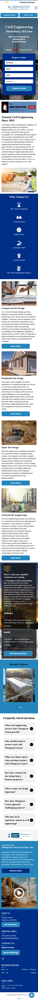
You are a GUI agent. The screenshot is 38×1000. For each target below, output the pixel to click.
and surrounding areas (10, 938)
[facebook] (3, 959)
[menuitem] (4, 985)
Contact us (30, 159)
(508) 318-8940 (8, 948)
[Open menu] (36, 7)
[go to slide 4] (21, 707)
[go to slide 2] (18, 707)
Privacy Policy (27, 995)
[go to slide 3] (19, 707)
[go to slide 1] (16, 707)
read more (29, 622)
